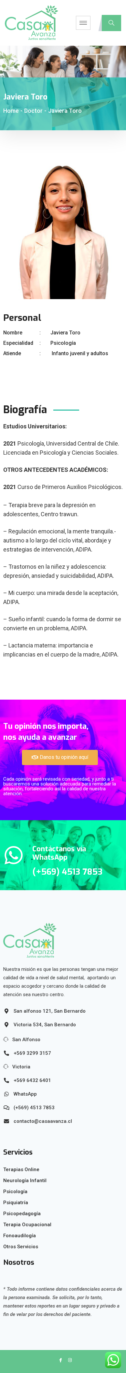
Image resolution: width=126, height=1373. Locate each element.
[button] (60, 757)
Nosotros (18, 1262)
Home (11, 110)
